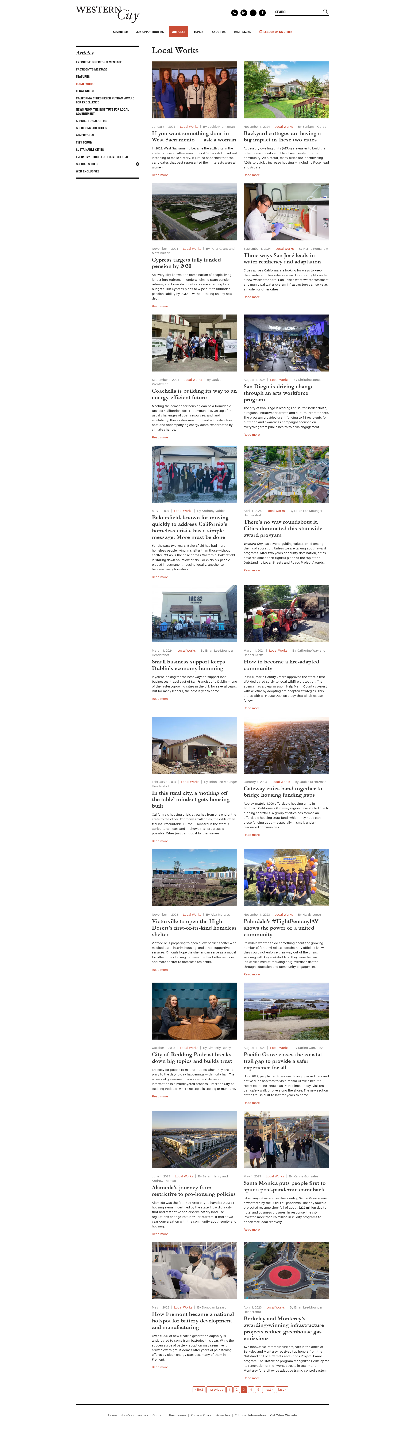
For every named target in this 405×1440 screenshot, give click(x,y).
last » (282, 1389)
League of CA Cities (277, 32)
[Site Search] (325, 11)
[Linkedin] (243, 12)
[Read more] (194, 89)
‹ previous (216, 1389)
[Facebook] (262, 12)
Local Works (189, 126)
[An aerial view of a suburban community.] (286, 745)
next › (269, 1389)
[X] (253, 12)
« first (199, 1389)
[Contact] (234, 12)
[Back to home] (108, 13)
